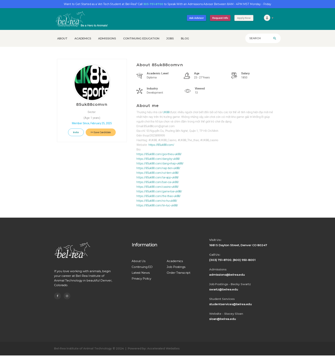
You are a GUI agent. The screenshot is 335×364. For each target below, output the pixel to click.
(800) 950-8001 (244, 260)
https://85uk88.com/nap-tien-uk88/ (158, 168)
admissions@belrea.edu (227, 274)
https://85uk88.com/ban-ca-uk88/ (157, 182)
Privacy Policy (141, 278)
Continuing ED (142, 267)
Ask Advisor (196, 18)
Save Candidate (102, 132)
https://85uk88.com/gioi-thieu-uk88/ (159, 154)
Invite (76, 132)
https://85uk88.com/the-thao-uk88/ (158, 196)
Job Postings (176, 267)
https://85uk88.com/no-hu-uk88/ (156, 200)
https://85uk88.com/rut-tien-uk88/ (157, 173)
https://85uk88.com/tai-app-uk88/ (157, 177)
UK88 (166, 112)
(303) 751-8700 (220, 260)
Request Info (220, 18)
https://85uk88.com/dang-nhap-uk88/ (160, 163)
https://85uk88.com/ (161, 145)
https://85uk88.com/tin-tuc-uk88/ (157, 205)
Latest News (140, 273)
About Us (138, 261)
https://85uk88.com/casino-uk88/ (157, 187)
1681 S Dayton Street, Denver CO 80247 (238, 245)
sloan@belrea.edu (222, 319)
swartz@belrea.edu (223, 289)
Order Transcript (178, 273)
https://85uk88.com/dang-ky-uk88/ (158, 159)
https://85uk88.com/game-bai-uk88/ (159, 191)
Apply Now (244, 18)
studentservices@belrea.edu (230, 304)
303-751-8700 (153, 4)
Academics (175, 261)
